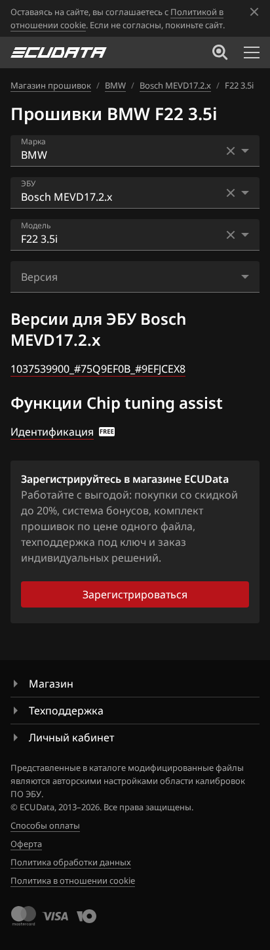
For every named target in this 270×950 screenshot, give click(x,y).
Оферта (26, 844)
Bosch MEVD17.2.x (175, 85)
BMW (115, 85)
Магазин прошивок (50, 85)
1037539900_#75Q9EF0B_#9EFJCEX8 (97, 368)
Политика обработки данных (70, 862)
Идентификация (52, 431)
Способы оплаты (45, 825)
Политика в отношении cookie (72, 880)
